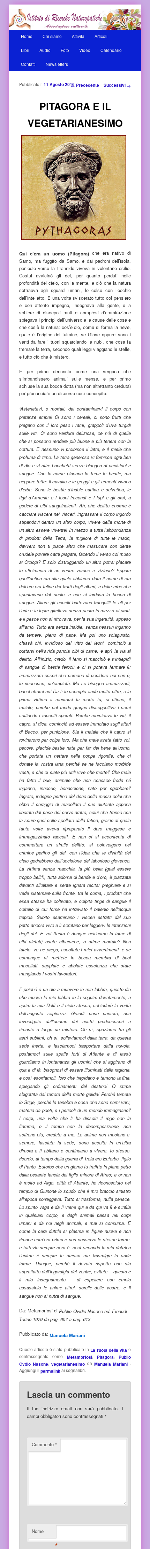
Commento (44, 1444)
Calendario (111, 50)
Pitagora (105, 1357)
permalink (50, 1371)
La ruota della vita (108, 1350)
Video (84, 50)
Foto (65, 50)
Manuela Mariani (112, 1364)
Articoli (101, 36)
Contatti (28, 64)
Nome (44, 1533)
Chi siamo (52, 36)
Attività (78, 36)
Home (26, 36)
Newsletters (57, 64)
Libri (25, 50)
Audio (45, 50)
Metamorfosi (79, 1357)
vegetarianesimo (68, 1364)
